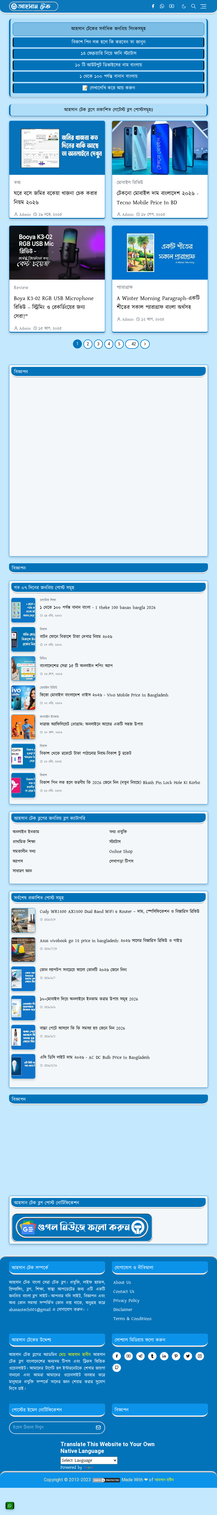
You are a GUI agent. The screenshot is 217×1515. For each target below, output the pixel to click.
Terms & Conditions (132, 1319)
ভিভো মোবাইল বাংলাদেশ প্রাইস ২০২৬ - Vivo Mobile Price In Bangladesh (104, 695)
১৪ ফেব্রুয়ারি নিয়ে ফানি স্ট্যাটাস (108, 53)
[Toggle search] (193, 6)
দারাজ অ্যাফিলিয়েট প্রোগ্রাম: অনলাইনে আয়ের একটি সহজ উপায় (91, 724)
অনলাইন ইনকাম (49, 717)
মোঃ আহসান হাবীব (76, 1355)
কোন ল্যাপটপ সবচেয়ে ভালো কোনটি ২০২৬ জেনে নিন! (83, 970)
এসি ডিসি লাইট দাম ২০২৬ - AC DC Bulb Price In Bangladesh (95, 1057)
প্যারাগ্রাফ (125, 287)
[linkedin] (164, 1356)
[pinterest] (176, 1356)
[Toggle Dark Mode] (183, 6)
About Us (122, 1282)
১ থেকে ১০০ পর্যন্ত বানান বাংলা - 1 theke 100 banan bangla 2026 (98, 607)
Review (21, 287)
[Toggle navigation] (203, 6)
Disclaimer (122, 1309)
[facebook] (153, 6)
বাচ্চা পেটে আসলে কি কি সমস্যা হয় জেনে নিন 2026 (82, 1028)
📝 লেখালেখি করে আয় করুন (108, 88)
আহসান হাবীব (164, 1479)
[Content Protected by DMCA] (106, 1479)
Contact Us (123, 1291)
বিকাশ (43, 629)
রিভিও (43, 658)
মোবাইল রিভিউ (130, 182)
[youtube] (171, 6)
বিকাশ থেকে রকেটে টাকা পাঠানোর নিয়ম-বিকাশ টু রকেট (85, 753)
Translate (103, 1467)
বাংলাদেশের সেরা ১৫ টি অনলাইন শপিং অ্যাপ (76, 666)
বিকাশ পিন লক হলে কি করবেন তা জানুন (109, 42)
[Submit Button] (98, 1427)
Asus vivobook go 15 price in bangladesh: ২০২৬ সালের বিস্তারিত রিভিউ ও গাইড (111, 941)
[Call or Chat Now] (10, 1505)
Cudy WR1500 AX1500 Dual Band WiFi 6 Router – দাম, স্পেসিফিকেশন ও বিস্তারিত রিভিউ (119, 911)
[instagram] (200, 1356)
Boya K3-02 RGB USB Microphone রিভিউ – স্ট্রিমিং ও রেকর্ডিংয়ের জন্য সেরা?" (54, 307)
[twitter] (188, 1356)
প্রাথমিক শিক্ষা (48, 600)
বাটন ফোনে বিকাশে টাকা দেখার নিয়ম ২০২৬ (76, 637)
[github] (116, 1367)
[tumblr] (152, 1356)
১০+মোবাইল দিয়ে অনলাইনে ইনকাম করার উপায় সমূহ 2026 (89, 999)
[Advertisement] (53, 467)
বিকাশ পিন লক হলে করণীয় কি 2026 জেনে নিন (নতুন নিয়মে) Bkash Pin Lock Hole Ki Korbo (120, 782)
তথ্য (17, 182)
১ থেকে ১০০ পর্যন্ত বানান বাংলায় (109, 76)
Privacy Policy (126, 1300)
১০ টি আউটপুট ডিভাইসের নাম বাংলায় (108, 65)
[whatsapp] (162, 6)
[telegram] (140, 1356)
